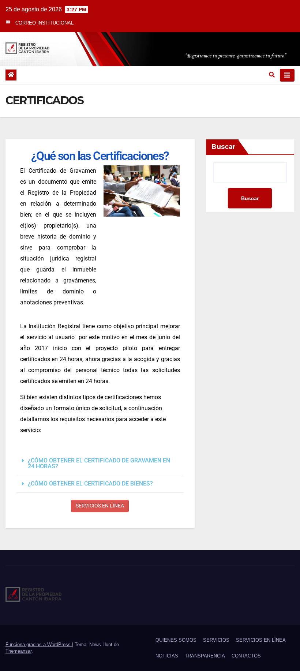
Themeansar (18, 651)
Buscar (223, 147)
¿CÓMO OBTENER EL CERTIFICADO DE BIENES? (90, 483)
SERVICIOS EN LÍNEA (100, 506)
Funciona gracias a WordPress (38, 644)
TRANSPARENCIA (205, 656)
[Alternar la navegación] (287, 75)
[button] (272, 75)
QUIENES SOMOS (175, 640)
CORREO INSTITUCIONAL (44, 23)
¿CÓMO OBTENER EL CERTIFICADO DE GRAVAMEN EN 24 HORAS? (99, 463)
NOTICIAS (166, 656)
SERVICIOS (216, 640)
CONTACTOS (246, 656)
